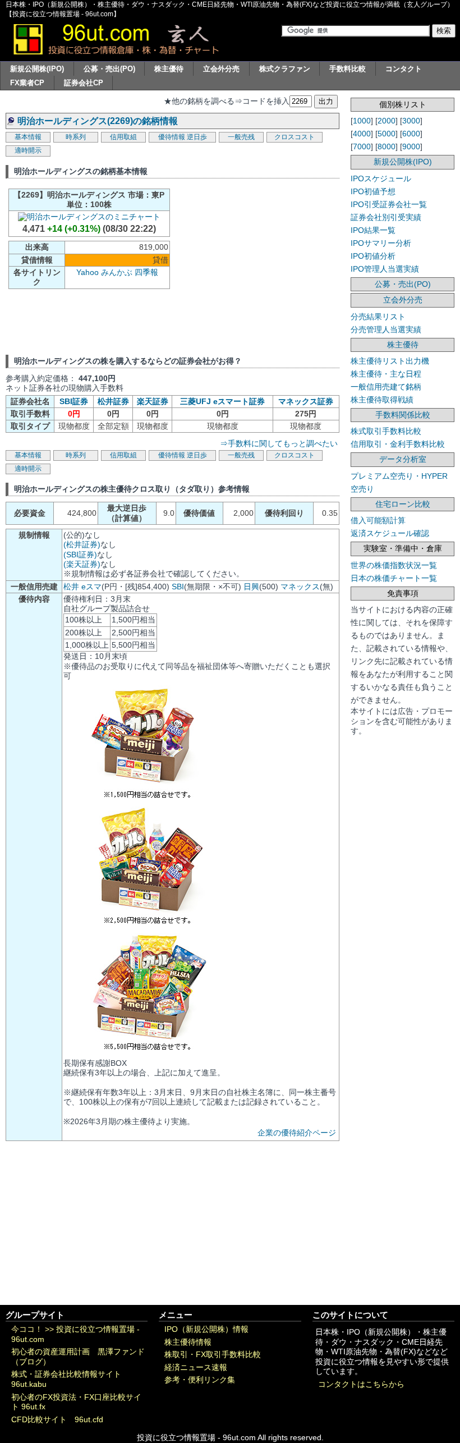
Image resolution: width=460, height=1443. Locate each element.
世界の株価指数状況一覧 (394, 565)
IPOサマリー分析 (381, 243)
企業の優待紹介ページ (296, 1132)
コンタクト (403, 69)
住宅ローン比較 (402, 504)
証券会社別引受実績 (386, 217)
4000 (362, 133)
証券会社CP (83, 83)
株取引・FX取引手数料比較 (212, 1354)
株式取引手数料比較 (386, 431)
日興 (251, 586)
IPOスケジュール (381, 178)
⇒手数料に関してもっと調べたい (279, 443)
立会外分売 (221, 69)
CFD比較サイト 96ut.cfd (57, 1419)
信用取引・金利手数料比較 (398, 443)
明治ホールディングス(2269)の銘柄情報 (97, 121)
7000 (362, 146)
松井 (71, 586)
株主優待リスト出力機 (390, 360)
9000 (411, 146)
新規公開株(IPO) (37, 69)
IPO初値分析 (373, 255)
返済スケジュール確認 (390, 533)
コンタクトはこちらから (361, 1384)
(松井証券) (81, 544)
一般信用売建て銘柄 (386, 386)
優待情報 (171, 137)
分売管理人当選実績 (386, 329)
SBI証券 (73, 401)
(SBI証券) (80, 554)
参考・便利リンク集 (199, 1380)
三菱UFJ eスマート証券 (222, 401)
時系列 (76, 137)
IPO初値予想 (373, 191)
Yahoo (87, 272)
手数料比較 (347, 69)
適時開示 (28, 150)
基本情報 (28, 137)
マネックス (300, 586)
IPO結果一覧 (373, 230)
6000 (411, 133)
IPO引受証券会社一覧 (389, 204)
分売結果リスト (378, 316)
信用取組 (123, 137)
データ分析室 (402, 459)
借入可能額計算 (378, 520)
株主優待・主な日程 (386, 373)
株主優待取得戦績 (382, 399)
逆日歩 (197, 137)
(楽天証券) (81, 564)
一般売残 (241, 137)
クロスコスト (294, 137)
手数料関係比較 (402, 414)
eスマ (91, 586)
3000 (411, 120)
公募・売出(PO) (109, 69)
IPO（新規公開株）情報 (206, 1329)
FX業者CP (27, 83)
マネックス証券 (305, 401)
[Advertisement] (270, 265)
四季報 (146, 272)
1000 (362, 120)
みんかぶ (116, 272)
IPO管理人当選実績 (385, 268)
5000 (386, 133)
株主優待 (168, 69)
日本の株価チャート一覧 (394, 578)
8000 (386, 146)
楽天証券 (152, 401)
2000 (386, 120)
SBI (178, 586)
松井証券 (113, 401)
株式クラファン (284, 69)
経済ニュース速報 (195, 1367)
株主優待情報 (187, 1342)
